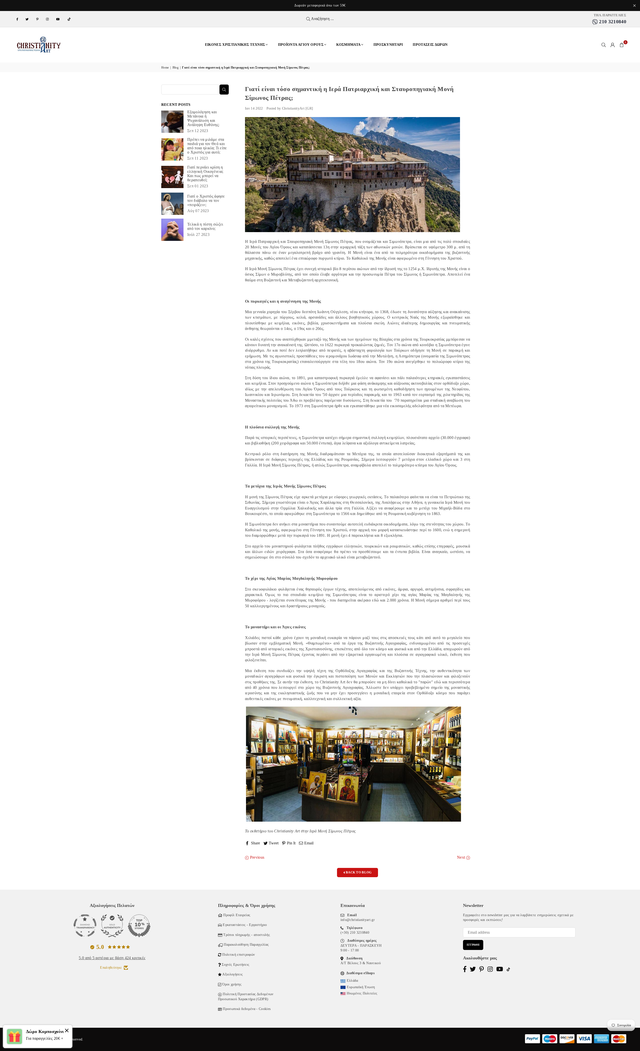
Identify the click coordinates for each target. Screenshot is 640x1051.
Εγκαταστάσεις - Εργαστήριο (245, 925)
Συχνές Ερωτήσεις (235, 964)
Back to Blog (358, 872)
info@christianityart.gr (357, 920)
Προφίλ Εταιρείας (236, 915)
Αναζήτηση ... (322, 19)
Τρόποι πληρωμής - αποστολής (246, 935)
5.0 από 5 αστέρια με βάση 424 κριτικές (112, 958)
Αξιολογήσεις (232, 974)
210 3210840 (612, 21)
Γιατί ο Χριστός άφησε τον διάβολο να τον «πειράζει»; (206, 200)
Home (165, 67)
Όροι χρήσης (232, 984)
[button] (621, 44)
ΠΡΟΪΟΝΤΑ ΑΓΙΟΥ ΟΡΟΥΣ (301, 45)
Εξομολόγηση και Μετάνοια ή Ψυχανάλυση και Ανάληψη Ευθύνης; (203, 118)
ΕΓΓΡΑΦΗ (473, 944)
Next (461, 857)
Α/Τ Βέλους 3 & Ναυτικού (360, 963)
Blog (175, 67)
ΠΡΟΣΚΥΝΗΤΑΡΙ (388, 45)
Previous (256, 857)
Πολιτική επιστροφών (238, 954)
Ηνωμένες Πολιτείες (362, 993)
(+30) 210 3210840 (354, 932)
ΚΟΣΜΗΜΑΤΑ (348, 45)
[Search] (603, 44)
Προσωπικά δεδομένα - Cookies (246, 1009)
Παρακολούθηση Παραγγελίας (246, 944)
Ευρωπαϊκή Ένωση (361, 987)
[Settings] (612, 44)
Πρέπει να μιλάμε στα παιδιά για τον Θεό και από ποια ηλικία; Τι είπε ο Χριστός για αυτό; (207, 145)
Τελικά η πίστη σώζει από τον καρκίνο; (205, 226)
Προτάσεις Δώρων (430, 45)
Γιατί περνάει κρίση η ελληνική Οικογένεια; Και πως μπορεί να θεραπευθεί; (205, 173)
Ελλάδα (352, 980)
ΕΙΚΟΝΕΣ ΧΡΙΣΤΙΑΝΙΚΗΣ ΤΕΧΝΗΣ (235, 45)
